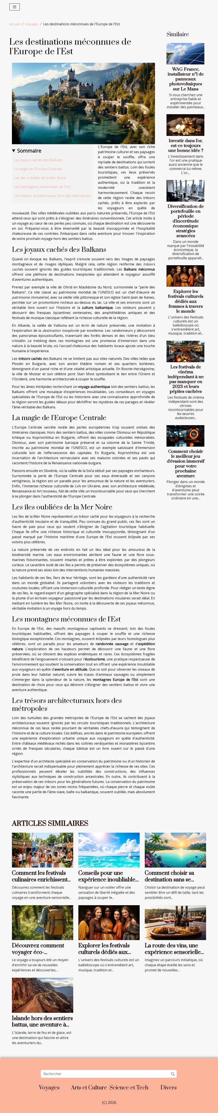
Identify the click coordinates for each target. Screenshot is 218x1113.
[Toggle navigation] (14, 6)
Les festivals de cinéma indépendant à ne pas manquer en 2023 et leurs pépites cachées (186, 379)
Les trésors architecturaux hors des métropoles (52, 195)
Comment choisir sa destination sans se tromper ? (169, 880)
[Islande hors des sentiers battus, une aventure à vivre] (42, 995)
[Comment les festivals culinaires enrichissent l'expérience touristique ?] (42, 849)
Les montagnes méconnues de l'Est (42, 186)
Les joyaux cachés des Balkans (38, 160)
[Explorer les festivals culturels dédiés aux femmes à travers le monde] (185, 276)
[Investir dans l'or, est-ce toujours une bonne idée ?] (185, 125)
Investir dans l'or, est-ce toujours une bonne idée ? (185, 145)
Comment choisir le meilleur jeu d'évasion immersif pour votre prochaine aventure (185, 464)
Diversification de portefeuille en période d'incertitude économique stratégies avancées (186, 221)
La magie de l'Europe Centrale (38, 169)
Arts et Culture (89, 1087)
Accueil (14, 24)
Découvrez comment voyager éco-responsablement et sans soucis (42, 955)
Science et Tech (128, 1087)
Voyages (32, 24)
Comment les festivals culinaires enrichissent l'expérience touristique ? (41, 883)
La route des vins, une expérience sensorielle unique (173, 952)
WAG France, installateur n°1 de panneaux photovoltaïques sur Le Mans (186, 79)
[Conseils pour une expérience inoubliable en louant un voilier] (109, 849)
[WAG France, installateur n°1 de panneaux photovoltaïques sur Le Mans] (185, 54)
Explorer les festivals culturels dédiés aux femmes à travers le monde (185, 301)
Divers (169, 1087)
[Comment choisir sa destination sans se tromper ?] (175, 849)
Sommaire (29, 150)
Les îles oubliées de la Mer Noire (40, 177)
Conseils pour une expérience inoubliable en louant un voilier (106, 880)
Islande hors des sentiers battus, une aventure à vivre (42, 1025)
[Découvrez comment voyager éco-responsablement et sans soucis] (42, 922)
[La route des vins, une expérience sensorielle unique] (175, 922)
